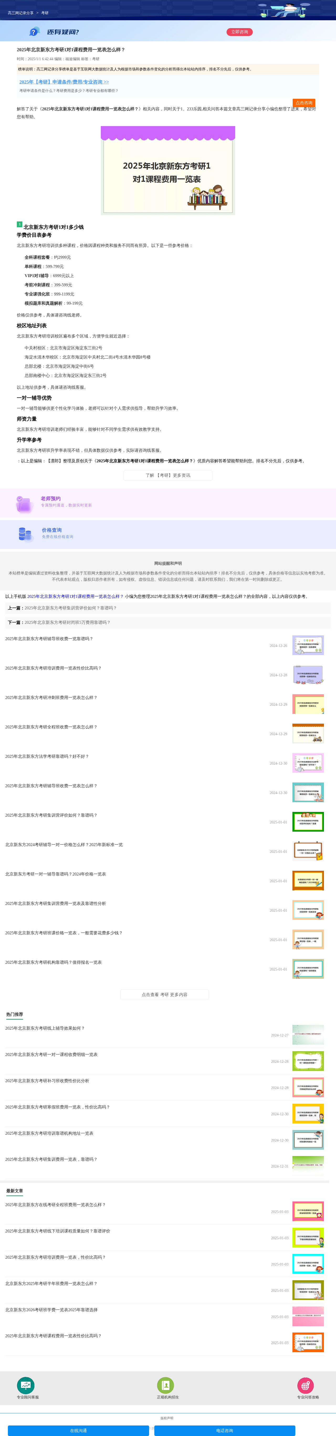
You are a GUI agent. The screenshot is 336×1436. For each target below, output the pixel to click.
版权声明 (167, 1418)
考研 (45, 13)
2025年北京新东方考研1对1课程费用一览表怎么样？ (75, 596)
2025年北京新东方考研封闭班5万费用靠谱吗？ (68, 622)
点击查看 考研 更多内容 (165, 994)
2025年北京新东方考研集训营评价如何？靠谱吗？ (71, 608)
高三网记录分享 (21, 13)
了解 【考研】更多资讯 (168, 475)
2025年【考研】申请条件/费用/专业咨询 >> (64, 82)
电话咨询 (224, 1430)
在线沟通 (78, 1430)
